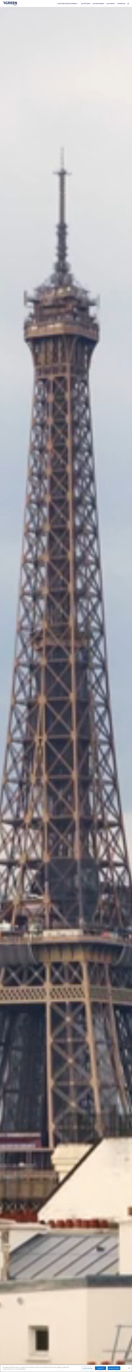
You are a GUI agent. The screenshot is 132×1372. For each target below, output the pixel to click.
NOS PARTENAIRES (98, 3)
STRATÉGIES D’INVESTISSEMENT (67, 3)
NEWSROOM (121, 3)
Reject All (100, 1368)
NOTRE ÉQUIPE (85, 3)
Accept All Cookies (114, 1368)
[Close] (129, 1368)
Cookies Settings (87, 1368)
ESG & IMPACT (110, 3)
